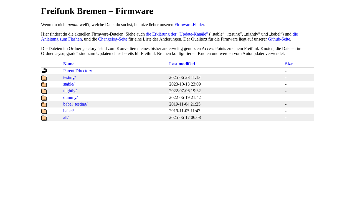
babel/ (68, 110)
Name (68, 63)
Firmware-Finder (189, 24)
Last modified (182, 63)
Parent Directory (77, 70)
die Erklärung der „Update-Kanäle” (177, 34)
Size (289, 63)
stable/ (68, 84)
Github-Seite (279, 39)
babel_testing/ (75, 104)
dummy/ (70, 97)
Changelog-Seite (112, 39)
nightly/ (70, 90)
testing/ (69, 77)
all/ (66, 117)
